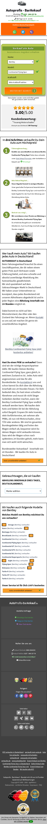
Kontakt (39, 317)
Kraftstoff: (12, 77)
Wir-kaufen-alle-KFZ (27, 769)
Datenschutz (9, 785)
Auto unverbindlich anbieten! (15, 460)
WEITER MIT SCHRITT (22, 90)
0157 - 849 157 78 (29, 14)
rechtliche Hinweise (22, 785)
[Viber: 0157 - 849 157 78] (32, 32)
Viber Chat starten (25, 624)
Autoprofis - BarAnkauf (23, 10)
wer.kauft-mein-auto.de (33, 752)
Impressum (34, 785)
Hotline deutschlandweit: (23, 26)
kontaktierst (26, 382)
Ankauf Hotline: (18, 654)
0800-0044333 (30, 650)
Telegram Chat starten (25, 621)
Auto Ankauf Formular (23, 158)
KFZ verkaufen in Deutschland (13, 752)
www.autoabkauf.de (19, 761)
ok (31, 821)
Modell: (11, 67)
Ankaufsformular (25, 660)
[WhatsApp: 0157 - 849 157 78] (22, 14)
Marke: (11, 57)
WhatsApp (26, 162)
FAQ (40, 785)
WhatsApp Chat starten (25, 617)
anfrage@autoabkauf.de (35, 16)
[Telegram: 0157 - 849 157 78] (23, 32)
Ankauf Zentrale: (20, 650)
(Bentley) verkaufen (19, 525)
